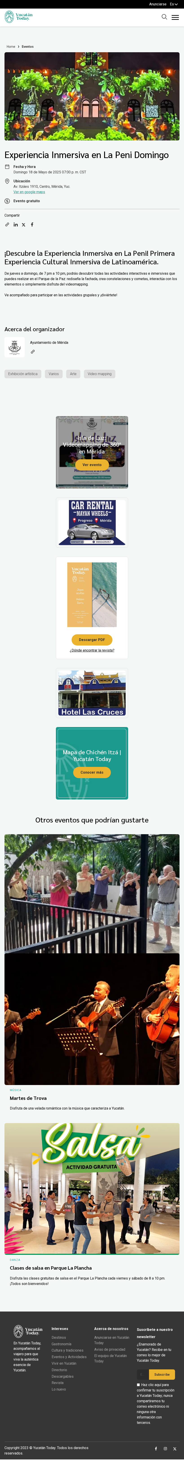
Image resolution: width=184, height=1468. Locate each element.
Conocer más (92, 772)
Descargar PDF (92, 640)
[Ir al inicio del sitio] (18, 22)
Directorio (59, 1370)
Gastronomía (61, 1344)
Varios (54, 374)
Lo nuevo (59, 1389)
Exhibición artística (22, 374)
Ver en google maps (29, 192)
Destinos (59, 1337)
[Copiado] (7, 226)
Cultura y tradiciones (67, 1350)
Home (11, 46)
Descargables (63, 1376)
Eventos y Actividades (69, 1357)
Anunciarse (157, 4)
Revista (58, 1383)
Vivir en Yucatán (64, 1363)
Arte (73, 374)
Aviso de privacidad (109, 1349)
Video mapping (100, 374)
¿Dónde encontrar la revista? (92, 650)
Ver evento (92, 465)
